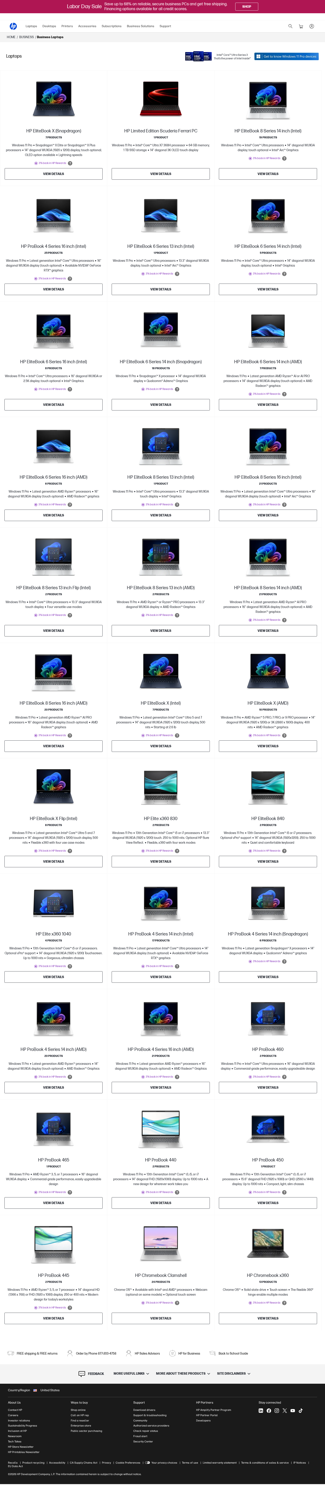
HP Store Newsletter (21, 1446)
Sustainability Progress (22, 1425)
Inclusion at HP (17, 1430)
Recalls (13, 1462)
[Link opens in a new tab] (286, 56)
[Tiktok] (300, 1410)
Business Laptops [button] (50, 37)
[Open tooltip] (70, 163)
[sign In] (311, 26)
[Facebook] (269, 1410)
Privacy (106, 1462)
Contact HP (15, 1410)
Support (165, 26)
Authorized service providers (151, 1425)
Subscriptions (112, 26)
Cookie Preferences (128, 1462)
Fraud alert (140, 1436)
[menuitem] (31, 26)
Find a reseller (80, 1420)
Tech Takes (14, 1441)
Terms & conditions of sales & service (265, 1462)
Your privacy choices (164, 1462)
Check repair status (145, 1430)
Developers (203, 1420)
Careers (13, 1415)
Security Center (143, 1441)
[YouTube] (293, 1410)
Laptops (31, 26)
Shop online (78, 1410)
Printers (67, 26)
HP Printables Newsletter (24, 1452)
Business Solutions (140, 26)
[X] (285, 1410)
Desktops (49, 26)
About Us (14, 1402)
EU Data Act (15, 1466)
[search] (290, 26)
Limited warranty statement (220, 1462)
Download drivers (144, 1410)
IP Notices (299, 1462)
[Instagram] (277, 1410)
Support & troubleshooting (149, 1415)
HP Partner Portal (207, 1415)
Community (140, 1420)
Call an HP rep (80, 1415)
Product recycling (33, 1462)
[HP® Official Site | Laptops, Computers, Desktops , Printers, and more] (13, 26)
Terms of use (190, 1462)
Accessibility (57, 1462)
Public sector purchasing (86, 1430)
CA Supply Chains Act (83, 1462)
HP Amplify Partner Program (213, 1410)
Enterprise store (81, 1425)
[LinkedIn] (261, 1410)
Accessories (87, 26)
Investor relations (19, 1420)
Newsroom (14, 1436)
